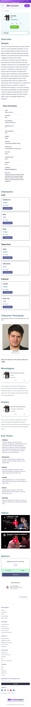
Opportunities (4, 652)
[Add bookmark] (24, 380)
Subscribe (15, 683)
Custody (4, 477)
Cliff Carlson (20, 409)
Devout (4, 487)
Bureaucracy (5, 457)
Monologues (4, 612)
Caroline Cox (14, 409)
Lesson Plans (4, 626)
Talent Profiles (4, 618)
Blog (2, 658)
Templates (3, 656)
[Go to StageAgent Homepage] (15, 699)
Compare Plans (4, 644)
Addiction (5, 440)
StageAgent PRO (5, 638)
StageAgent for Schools (6, 642)
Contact (3, 675)
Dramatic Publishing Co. (11, 169)
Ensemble (5, 498)
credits (3, 361)
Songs (2, 614)
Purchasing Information (6, 632)
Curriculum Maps (5, 624)
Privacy (12, 693)
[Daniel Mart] (15, 337)
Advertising (3, 671)
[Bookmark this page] (16, 23)
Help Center (4, 673)
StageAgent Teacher (5, 640)
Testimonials (4, 646)
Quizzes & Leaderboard (6, 660)
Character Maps (5, 616)
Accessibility (4, 693)
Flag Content (24, 597)
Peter (12, 375)
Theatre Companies (5, 654)
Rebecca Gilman (14, 19)
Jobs (2, 669)
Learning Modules (5, 628)
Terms (8, 693)
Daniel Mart (15, 351)
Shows (2, 10)
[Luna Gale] (5, 376)
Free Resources (5, 630)
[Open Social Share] (20, 23)
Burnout (4, 467)
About (2, 667)
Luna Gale (12, 377)
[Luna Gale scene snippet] (5, 410)
